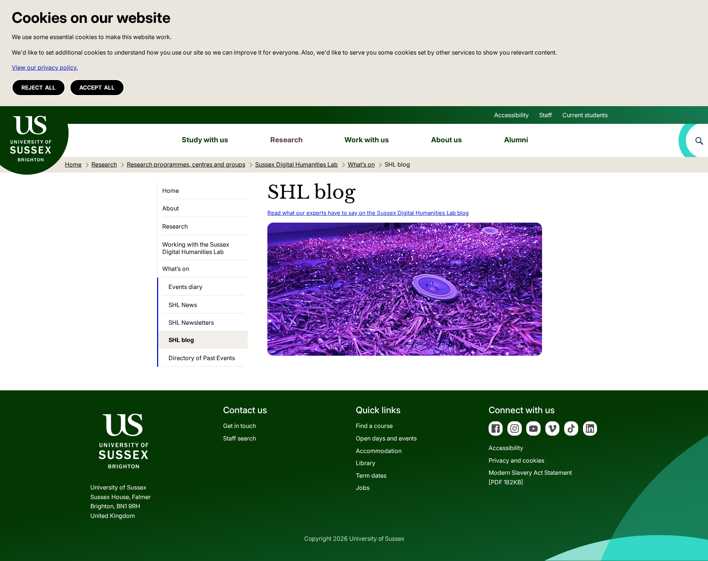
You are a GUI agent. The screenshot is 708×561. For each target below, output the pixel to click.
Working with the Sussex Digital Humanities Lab (195, 248)
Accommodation (379, 450)
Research (286, 139)
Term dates (371, 475)
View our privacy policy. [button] (45, 67)
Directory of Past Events (202, 358)
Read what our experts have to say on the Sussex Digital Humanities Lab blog (368, 212)
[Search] (693, 140)
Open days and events (386, 438)
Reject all (38, 87)
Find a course (374, 425)
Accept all (97, 87)
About (170, 208)
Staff (545, 115)
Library (365, 463)
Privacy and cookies (516, 460)
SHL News (183, 305)
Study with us (205, 139)
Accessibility (511, 115)
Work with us (366, 139)
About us (446, 139)
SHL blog (181, 340)
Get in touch (239, 425)
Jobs (362, 487)
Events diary (185, 286)
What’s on (175, 268)
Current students (585, 115)
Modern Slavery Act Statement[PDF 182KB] (530, 477)
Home (170, 190)
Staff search (239, 438)
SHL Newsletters (191, 322)
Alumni (516, 139)
